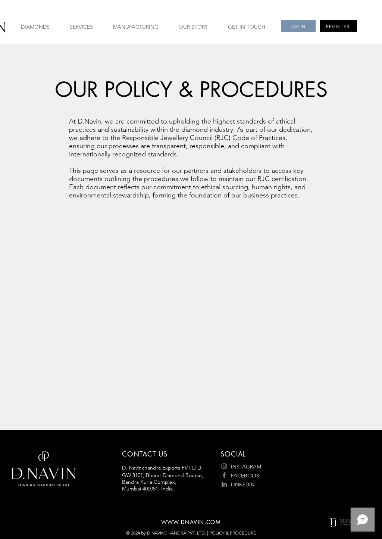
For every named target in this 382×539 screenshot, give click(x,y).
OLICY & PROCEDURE (234, 533)
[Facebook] (224, 475)
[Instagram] (224, 466)
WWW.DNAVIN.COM (191, 522)
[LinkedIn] (224, 484)
